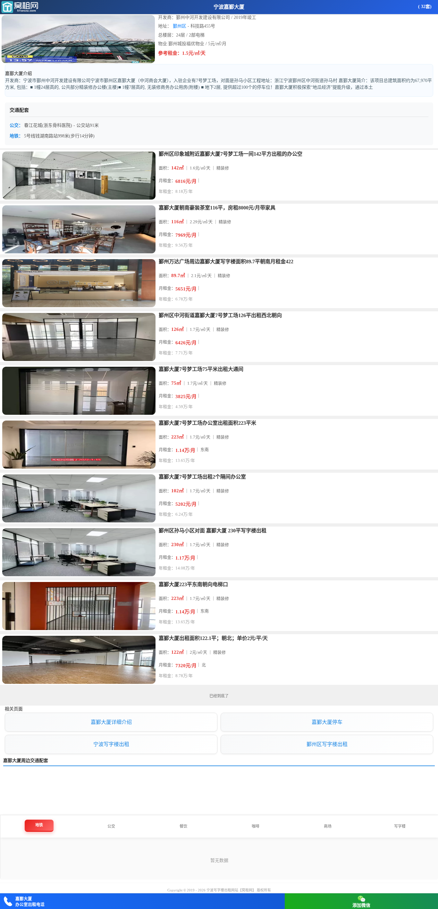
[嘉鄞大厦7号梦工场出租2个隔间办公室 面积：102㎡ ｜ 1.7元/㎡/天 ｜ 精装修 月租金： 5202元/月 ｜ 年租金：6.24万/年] (219, 473)
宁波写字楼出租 (111, 744)
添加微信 (361, 905)
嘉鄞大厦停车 (327, 722)
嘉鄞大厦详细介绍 (111, 722)
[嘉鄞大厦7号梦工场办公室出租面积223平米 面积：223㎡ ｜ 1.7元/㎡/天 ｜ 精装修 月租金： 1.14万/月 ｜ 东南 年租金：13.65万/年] (219, 419)
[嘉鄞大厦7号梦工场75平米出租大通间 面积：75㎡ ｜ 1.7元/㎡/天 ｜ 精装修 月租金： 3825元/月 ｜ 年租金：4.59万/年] (219, 365)
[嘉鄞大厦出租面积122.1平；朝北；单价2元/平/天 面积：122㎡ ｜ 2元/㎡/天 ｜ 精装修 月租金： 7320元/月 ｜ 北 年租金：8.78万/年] (219, 634)
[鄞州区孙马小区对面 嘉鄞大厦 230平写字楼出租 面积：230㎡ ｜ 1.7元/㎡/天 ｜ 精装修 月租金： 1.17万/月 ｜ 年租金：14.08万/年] (219, 527)
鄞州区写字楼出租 (327, 744)
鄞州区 (179, 26)
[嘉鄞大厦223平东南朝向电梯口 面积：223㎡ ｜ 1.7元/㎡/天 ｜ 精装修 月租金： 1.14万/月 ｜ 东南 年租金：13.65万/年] (219, 581)
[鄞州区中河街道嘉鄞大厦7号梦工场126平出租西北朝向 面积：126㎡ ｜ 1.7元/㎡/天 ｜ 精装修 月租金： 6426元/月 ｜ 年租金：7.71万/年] (219, 312)
